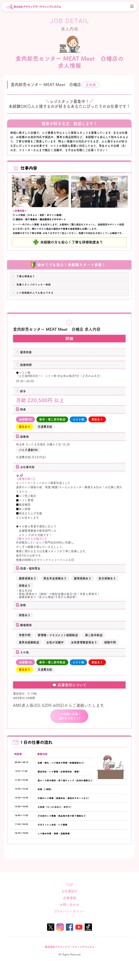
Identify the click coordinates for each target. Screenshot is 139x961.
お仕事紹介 (69, 891)
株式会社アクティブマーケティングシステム (69, 947)
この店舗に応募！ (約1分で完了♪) (69, 716)
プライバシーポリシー (70, 911)
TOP (69, 884)
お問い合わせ (69, 904)
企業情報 (69, 898)
